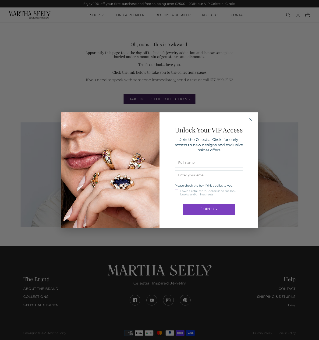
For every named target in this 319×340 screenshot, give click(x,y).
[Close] (251, 120)
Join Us (209, 209)
